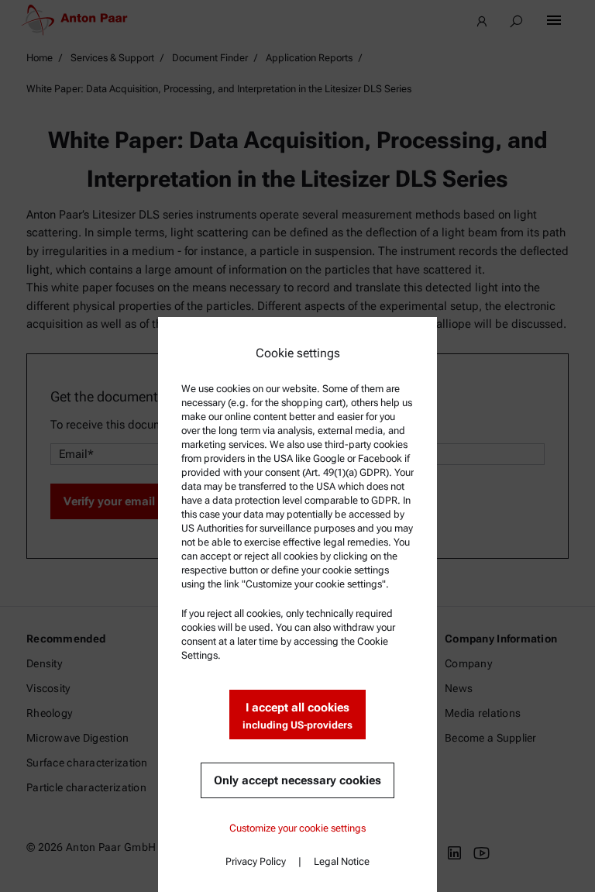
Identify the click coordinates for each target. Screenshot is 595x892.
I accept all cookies (297, 716)
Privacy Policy (255, 861)
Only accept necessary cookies (297, 780)
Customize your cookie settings (297, 828)
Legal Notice (342, 861)
